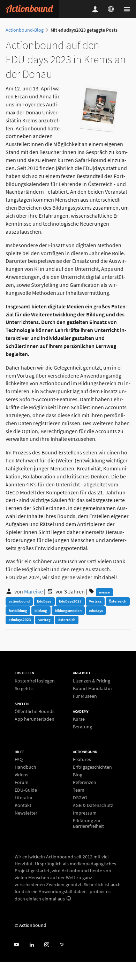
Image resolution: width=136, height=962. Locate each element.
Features (82, 759)
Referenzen (84, 782)
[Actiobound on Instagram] (46, 944)
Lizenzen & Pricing (91, 681)
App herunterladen (34, 719)
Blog (77, 774)
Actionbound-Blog (25, 29)
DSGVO (80, 797)
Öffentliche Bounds (34, 711)
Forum (22, 782)
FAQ (19, 759)
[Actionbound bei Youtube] (16, 944)
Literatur (24, 797)
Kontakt (23, 805)
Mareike (33, 591)
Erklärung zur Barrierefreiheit (88, 823)
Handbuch (25, 767)
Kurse (79, 719)
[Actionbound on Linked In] (31, 944)
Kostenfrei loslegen (35, 681)
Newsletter (26, 813)
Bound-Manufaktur (92, 688)
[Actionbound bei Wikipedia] (61, 944)
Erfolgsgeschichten (92, 767)
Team (78, 790)
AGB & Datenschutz (93, 805)
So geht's (24, 688)
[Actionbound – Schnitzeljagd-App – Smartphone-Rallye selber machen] (29, 9)
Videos (21, 774)
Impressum (85, 813)
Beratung (82, 726)
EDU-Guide (26, 790)
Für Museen (85, 696)
